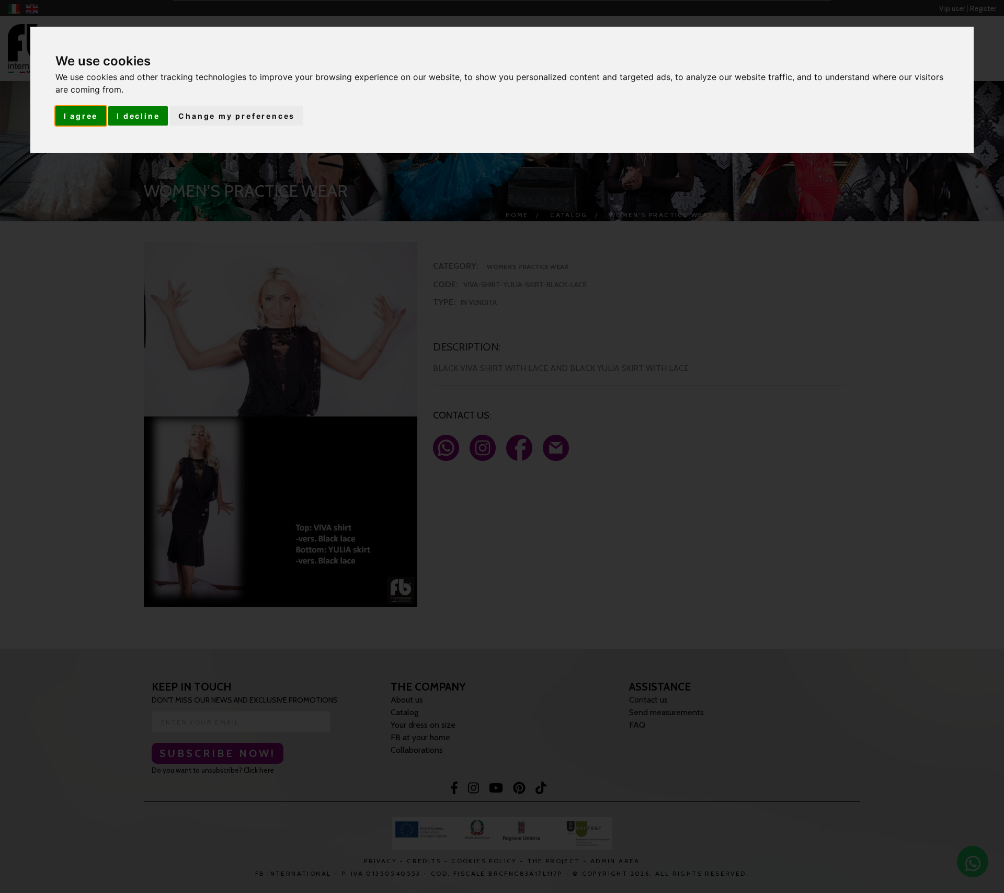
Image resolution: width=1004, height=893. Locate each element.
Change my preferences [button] (236, 115)
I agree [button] (81, 115)
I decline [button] (138, 115)
